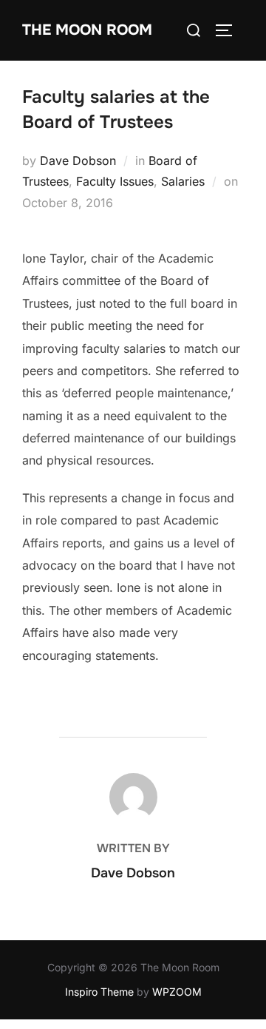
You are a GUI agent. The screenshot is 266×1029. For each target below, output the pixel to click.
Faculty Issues (115, 181)
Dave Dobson (78, 160)
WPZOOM (177, 991)
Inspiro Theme (99, 991)
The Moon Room (87, 30)
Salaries (183, 181)
